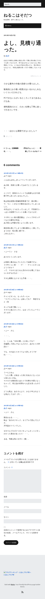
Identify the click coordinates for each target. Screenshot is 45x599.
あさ (7, 56)
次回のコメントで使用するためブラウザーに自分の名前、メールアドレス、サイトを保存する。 (22, 533)
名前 (5, 496)
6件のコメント (36, 76)
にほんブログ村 (9, 575)
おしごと (9, 136)
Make (13, 585)
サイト (6, 517)
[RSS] (22, 592)
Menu (9, 26)
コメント (8, 467)
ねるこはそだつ (18, 15)
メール (6, 507)
